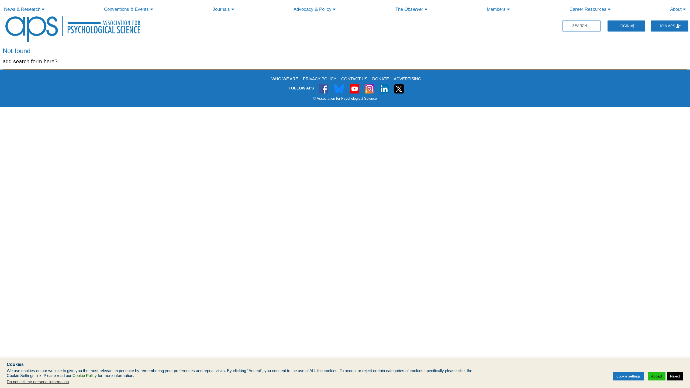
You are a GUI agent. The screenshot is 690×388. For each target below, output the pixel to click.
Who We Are (284, 79)
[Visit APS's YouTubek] (355, 86)
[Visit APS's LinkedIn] (384, 86)
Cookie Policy (85, 375)
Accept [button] (656, 376)
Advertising (407, 79)
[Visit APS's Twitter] (339, 86)
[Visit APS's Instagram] (369, 86)
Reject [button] (675, 376)
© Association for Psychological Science (345, 98)
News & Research (23, 9)
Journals (222, 9)
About (676, 9)
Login (624, 26)
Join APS (667, 26)
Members (497, 9)
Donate (380, 79)
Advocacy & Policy (313, 9)
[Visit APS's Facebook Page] (324, 86)
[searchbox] (582, 26)
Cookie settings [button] (628, 376)
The (409, 9)
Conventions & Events (127, 9)
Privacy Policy (319, 79)
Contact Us (354, 79)
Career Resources (589, 9)
